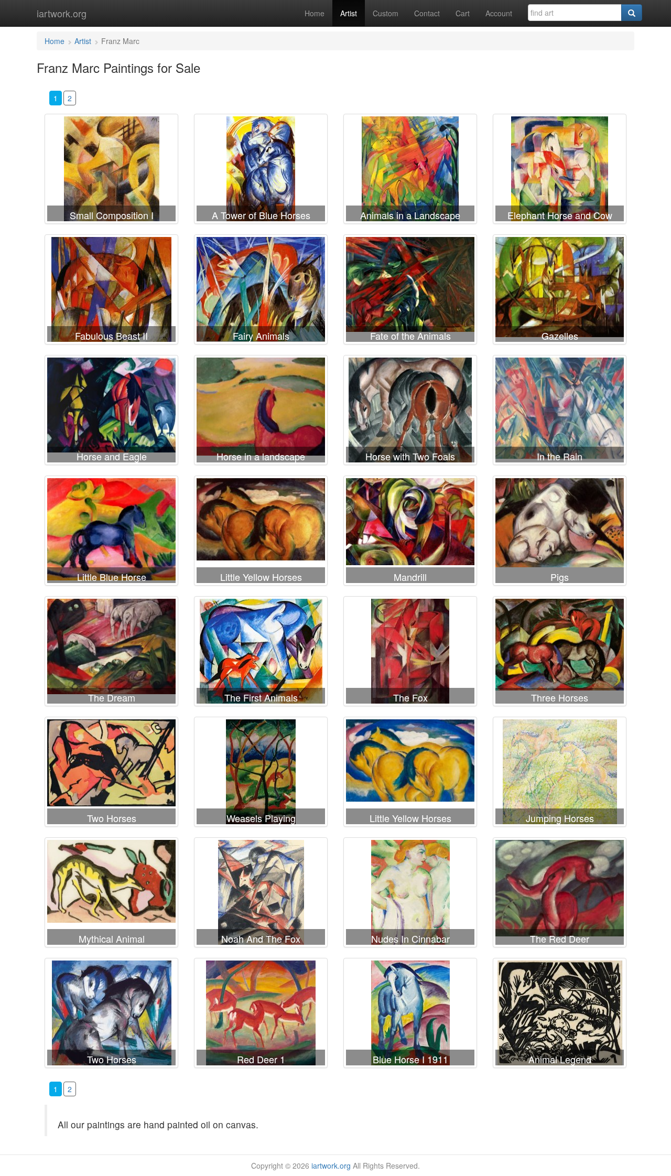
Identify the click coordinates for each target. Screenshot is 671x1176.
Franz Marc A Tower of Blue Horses (260, 170)
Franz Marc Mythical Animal (111, 894)
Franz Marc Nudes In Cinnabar (410, 894)
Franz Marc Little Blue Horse (111, 532)
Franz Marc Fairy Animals (260, 291)
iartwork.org (61, 13)
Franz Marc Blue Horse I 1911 (410, 1015)
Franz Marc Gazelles (559, 291)
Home (314, 13)
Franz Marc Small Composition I (111, 170)
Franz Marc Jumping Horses (559, 773)
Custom (385, 13)
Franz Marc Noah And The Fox (260, 894)
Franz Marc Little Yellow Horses (260, 532)
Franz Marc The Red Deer (559, 894)
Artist (348, 13)
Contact (427, 13)
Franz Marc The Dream (111, 653)
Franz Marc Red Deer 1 (260, 1015)
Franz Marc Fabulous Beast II (111, 291)
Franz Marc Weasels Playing (260, 773)
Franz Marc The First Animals (260, 653)
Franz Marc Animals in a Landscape (410, 170)
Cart (463, 13)
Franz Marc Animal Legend (559, 1015)
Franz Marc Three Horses (559, 653)
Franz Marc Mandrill (410, 532)
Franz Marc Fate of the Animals (410, 291)
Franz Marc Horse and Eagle (111, 412)
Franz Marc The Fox (410, 653)
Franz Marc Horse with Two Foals (410, 412)
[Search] (631, 12)
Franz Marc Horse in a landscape (260, 412)
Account (498, 13)
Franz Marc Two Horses (111, 773)
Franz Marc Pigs (559, 532)
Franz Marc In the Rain (559, 412)
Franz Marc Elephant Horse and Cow (559, 170)
